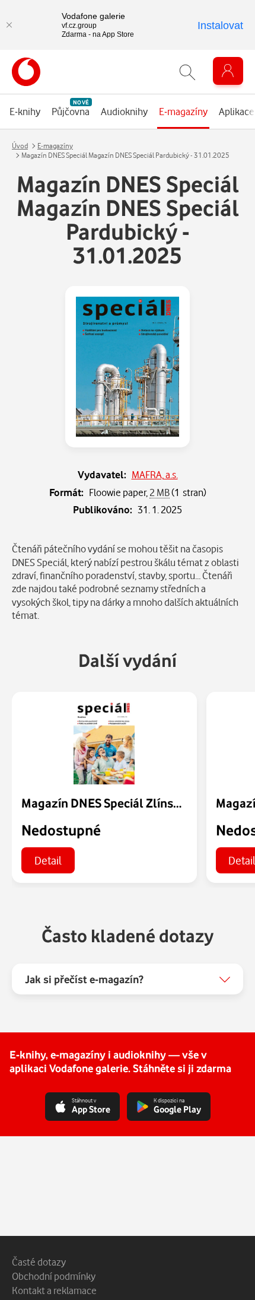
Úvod (20, 145)
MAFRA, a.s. (155, 474)
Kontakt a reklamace (54, 1290)
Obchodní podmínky (53, 1276)
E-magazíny (55, 145)
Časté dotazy (39, 1261)
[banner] (26, 72)
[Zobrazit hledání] (187, 72)
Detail (48, 860)
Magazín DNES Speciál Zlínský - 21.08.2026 (137, 802)
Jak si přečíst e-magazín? (84, 979)
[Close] (8, 24)
